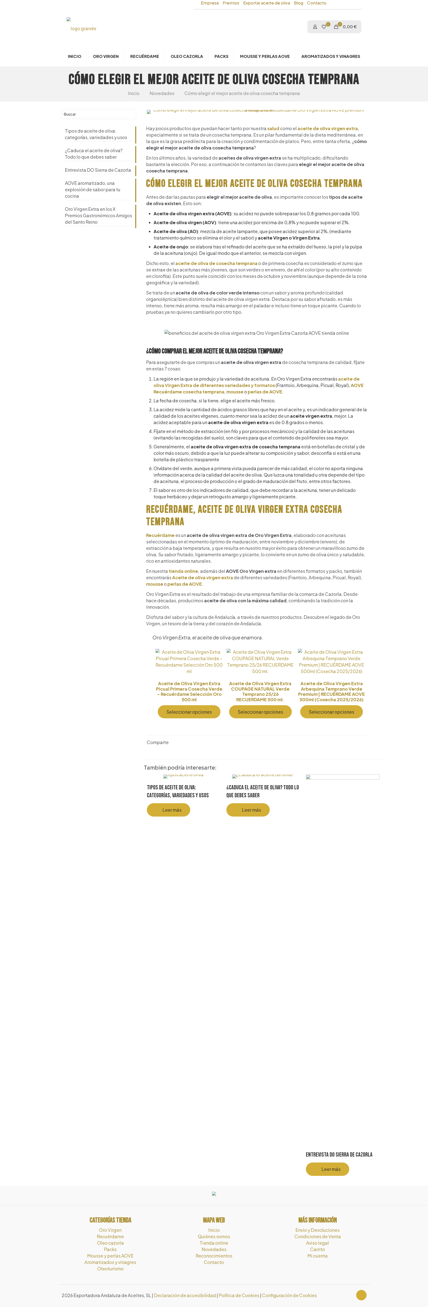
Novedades (162, 93)
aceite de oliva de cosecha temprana (216, 263)
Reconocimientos (214, 1256)
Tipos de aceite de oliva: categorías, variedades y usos (96, 134)
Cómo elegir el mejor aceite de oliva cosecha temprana (242, 93)
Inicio (133, 93)
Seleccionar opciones (189, 712)
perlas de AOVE (265, 391)
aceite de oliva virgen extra (327, 128)
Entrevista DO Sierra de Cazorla (339, 1154)
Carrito (317, 1249)
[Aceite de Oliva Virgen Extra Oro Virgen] (81, 28)
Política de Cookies (239, 1295)
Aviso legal (317, 1243)
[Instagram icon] (349, 1295)
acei (343, 379)
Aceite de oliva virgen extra (202, 577)
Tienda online (214, 1243)
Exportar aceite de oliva (266, 2)
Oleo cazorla (110, 1243)
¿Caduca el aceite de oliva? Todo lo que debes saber (94, 153)
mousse (234, 391)
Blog (298, 2)
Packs (110, 1249)
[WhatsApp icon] (339, 1295)
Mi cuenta (317, 1256)
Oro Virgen (110, 1230)
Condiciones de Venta (317, 1236)
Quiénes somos (214, 1236)
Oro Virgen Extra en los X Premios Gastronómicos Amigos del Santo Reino (98, 215)
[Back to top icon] (361, 1295)
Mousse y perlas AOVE (110, 1256)
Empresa (210, 2)
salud (273, 128)
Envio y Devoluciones (317, 1230)
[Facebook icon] (344, 1295)
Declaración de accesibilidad (185, 1295)
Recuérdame (160, 535)
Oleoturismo (110, 1268)
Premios (231, 2)
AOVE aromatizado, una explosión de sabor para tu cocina (92, 189)
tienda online (183, 571)
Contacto (316, 2)
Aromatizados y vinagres (110, 1262)
